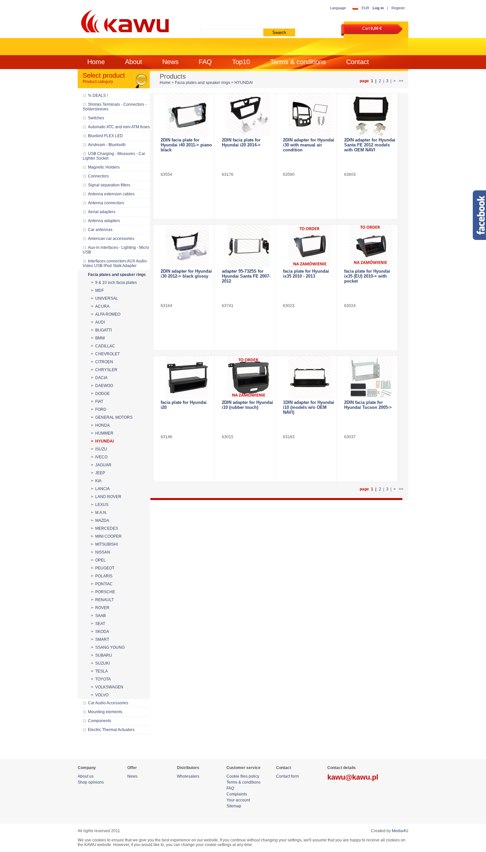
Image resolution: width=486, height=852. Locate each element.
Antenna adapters (104, 220)
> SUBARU (101, 655)
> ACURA (100, 306)
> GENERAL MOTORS (112, 417)
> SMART (100, 639)
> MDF (97, 290)
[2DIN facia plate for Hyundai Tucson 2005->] (370, 377)
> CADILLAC (103, 346)
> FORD (98, 409)
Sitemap (233, 806)
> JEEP (98, 473)
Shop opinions (91, 782)
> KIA (96, 481)
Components (99, 720)
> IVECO (99, 457)
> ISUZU (99, 449)
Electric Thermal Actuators (111, 729)
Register (398, 8)
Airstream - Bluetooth (107, 144)
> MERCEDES (104, 528)
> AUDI (98, 322)
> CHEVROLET (105, 354)
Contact (357, 61)
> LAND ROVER (106, 496)
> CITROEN (102, 362)
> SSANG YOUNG (108, 647)
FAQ (205, 61)
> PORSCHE (103, 592)
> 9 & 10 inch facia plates (114, 282)
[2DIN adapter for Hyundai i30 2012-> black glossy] (187, 246)
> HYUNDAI (102, 441)
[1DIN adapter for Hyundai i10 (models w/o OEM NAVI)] (309, 377)
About (133, 61)
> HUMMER (102, 433)
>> (400, 81)
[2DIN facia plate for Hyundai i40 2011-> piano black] (187, 115)
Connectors (98, 176)
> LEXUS (99, 504)
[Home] (124, 20)
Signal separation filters (109, 185)
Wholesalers (188, 776)
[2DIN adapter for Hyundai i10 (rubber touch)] (248, 377)
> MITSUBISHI (104, 544)
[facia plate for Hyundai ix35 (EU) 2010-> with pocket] (370, 246)
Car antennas (100, 229)
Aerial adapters (101, 212)
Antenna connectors (106, 203)
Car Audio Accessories (108, 703)
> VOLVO (99, 695)
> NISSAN (100, 552)
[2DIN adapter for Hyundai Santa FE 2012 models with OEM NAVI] (370, 115)
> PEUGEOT (102, 568)
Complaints (236, 794)
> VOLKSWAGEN (107, 687)
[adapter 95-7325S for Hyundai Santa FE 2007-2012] (248, 246)
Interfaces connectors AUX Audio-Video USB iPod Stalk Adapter (115, 263)
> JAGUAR (101, 465)
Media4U (400, 831)
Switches (96, 118)
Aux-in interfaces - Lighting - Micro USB (116, 249)
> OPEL (98, 560)
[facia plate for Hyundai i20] (187, 377)
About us (86, 776)
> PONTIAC (102, 584)
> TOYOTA (101, 679)
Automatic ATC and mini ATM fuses (119, 127)
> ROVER (100, 607)
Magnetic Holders (104, 167)
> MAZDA (100, 520)
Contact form (287, 776)
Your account (238, 800)
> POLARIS (101, 576)
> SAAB (98, 615)
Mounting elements (105, 712)
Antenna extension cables (111, 194)
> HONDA (100, 425)
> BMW (98, 338)
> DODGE (100, 393)
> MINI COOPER (106, 536)
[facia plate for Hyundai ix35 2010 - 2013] (309, 246)
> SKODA (100, 631)
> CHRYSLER (104, 370)
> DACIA (99, 377)
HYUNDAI (243, 82)
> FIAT (97, 401)
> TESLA (99, 671)
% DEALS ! (98, 95)
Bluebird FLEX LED (105, 136)
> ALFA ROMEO (105, 314)
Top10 (241, 61)
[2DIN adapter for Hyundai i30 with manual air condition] (309, 115)
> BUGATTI (101, 330)
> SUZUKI (100, 663)
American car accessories (111, 238)
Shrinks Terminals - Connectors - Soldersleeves (114, 106)
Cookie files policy (242, 776)
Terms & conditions (298, 61)
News (170, 61)
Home (96, 61)
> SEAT (98, 623)
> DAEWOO (102, 385)
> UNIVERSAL (104, 298)
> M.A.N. (99, 512)
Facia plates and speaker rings (117, 274)
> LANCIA (100, 488)
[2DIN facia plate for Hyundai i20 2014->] (248, 115)
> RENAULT (102, 600)
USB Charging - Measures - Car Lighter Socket (114, 156)
